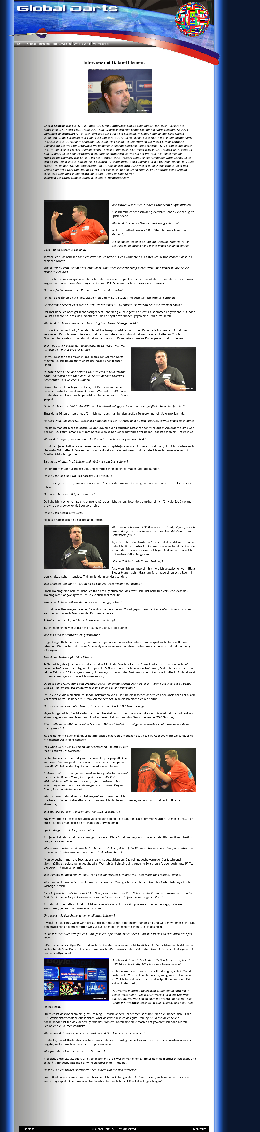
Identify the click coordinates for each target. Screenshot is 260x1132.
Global (31, 43)
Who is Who (82, 43)
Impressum (199, 1129)
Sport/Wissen (62, 43)
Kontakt (29, 1129)
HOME (20, 43)
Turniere (44, 43)
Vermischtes (101, 43)
